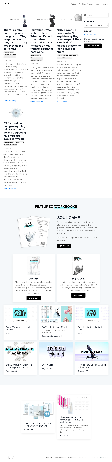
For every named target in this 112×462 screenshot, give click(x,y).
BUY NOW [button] (64, 246)
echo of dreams (19, 142)
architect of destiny (9, 52)
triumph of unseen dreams (65, 57)
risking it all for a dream (10, 144)
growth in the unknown (10, 54)
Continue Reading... (10, 101)
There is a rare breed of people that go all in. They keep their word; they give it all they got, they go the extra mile (15, 39)
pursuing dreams (73, 55)
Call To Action (93, 46)
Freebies (82, 4)
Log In (105, 4)
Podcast (74, 4)
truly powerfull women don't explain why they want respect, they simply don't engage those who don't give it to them (69, 40)
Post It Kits (82, 458)
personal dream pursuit (10, 57)
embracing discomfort (36, 57)
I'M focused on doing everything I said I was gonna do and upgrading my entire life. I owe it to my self (15, 131)
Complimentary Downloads (65, 458)
